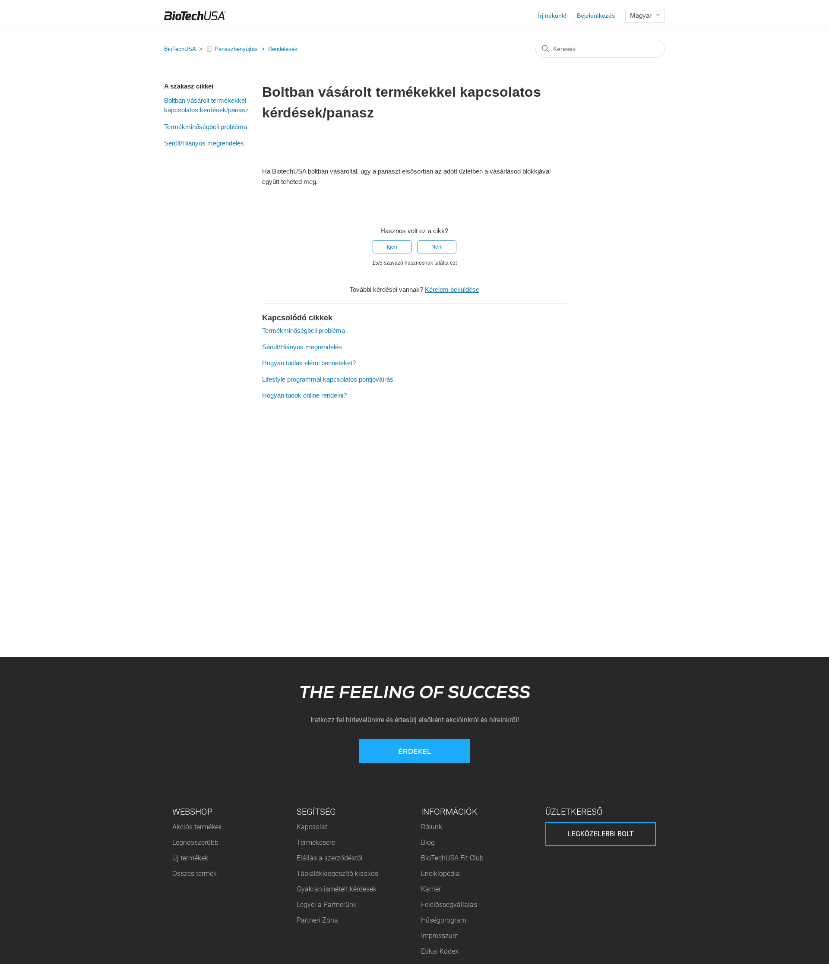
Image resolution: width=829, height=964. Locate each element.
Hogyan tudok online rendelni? (304, 395)
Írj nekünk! (552, 15)
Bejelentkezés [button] (596, 15)
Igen (392, 247)
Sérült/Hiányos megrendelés (204, 143)
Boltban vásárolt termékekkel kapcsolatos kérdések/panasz (206, 105)
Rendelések (282, 49)
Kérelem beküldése (452, 289)
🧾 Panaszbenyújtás (232, 49)
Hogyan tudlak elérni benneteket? (309, 363)
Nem (437, 247)
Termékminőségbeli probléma (205, 126)
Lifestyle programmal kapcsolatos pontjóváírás (327, 379)
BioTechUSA (180, 49)
